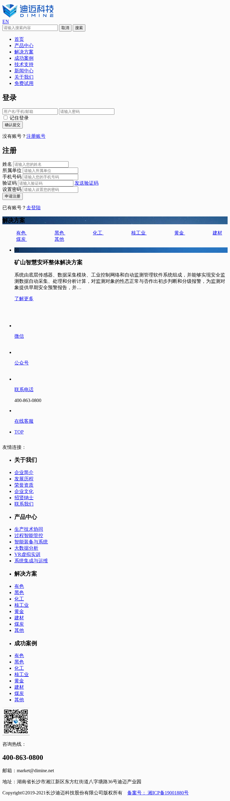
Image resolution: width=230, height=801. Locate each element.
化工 (98, 232)
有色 (21, 232)
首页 (19, 39)
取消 (65, 28)
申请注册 (12, 196)
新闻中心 (24, 70)
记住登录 (18, 117)
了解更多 (24, 298)
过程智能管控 (28, 535)
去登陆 (33, 207)
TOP (19, 431)
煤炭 (21, 239)
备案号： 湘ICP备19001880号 (158, 792)
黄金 (179, 232)
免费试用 (24, 83)
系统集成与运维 (31, 560)
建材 (217, 232)
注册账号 (36, 136)
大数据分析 (26, 548)
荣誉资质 (24, 485)
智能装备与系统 (31, 541)
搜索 (79, 28)
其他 (59, 239)
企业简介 (24, 472)
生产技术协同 (28, 529)
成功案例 (24, 58)
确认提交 (12, 124)
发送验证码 (87, 183)
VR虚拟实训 (27, 554)
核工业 (139, 232)
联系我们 (24, 503)
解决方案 (24, 51)
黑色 (60, 232)
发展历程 (24, 478)
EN (5, 21)
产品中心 (24, 45)
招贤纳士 (24, 497)
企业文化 (24, 491)
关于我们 (24, 77)
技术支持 (24, 64)
